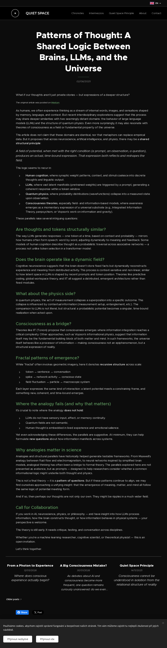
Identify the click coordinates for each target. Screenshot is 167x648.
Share (24, 612)
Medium (55, 102)
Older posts (12, 599)
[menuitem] (78, 13)
